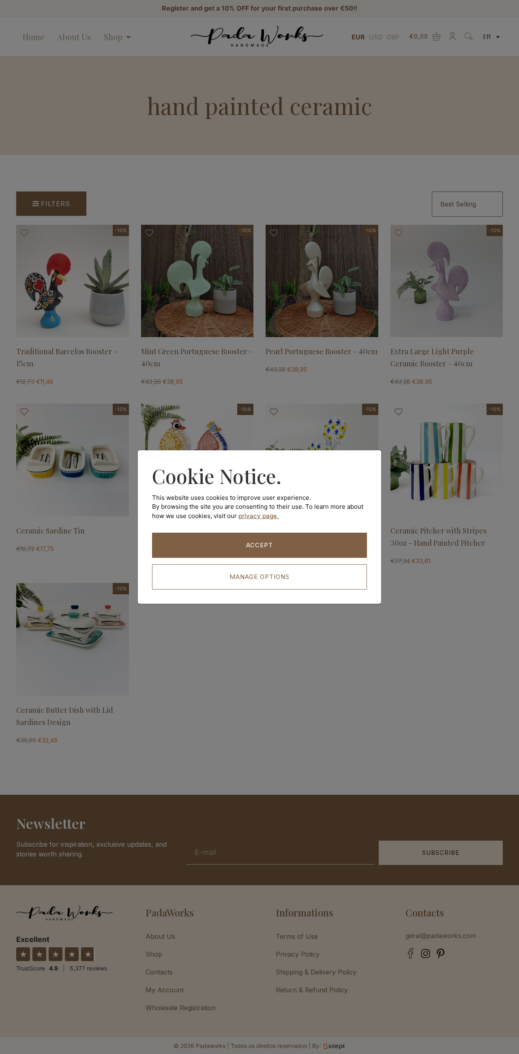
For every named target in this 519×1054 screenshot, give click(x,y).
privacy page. (258, 516)
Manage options (259, 577)
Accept (259, 545)
